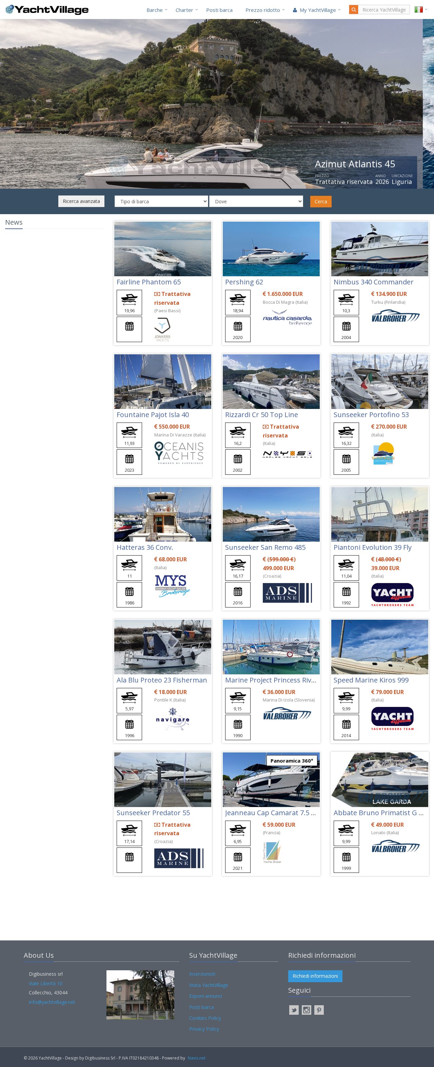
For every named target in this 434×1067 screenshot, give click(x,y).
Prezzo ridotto (262, 9)
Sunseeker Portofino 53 (371, 414)
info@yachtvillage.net (52, 1002)
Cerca (321, 201)
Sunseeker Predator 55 (153, 812)
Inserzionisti (202, 974)
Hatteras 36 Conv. (145, 547)
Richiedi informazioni (315, 976)
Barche (154, 9)
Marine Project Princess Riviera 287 (280, 680)
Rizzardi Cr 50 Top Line (261, 414)
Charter (184, 9)
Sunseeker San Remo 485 (265, 547)
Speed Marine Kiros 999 (371, 680)
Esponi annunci (205, 996)
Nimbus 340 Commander (374, 281)
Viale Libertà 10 (45, 983)
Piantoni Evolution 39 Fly (373, 547)
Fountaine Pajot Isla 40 (153, 414)
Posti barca (219, 9)
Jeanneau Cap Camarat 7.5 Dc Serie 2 (283, 812)
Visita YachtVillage (208, 985)
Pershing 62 (244, 281)
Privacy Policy (204, 1029)
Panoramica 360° (292, 760)
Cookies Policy (205, 1018)
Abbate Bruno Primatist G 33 (380, 812)
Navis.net (196, 1058)
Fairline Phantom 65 (149, 281)
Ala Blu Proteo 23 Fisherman (162, 680)
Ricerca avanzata (81, 201)
